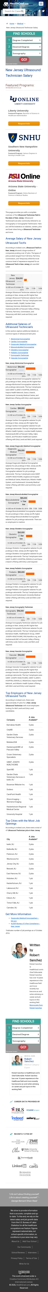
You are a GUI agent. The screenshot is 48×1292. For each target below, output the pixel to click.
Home (12, 24)
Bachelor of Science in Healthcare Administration (23, 115)
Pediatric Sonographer (19, 353)
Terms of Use (31, 1258)
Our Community (24, 1247)
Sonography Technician (20, 355)
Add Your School (30, 1241)
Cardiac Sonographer (19, 342)
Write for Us (24, 1264)
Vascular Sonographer (19, 358)
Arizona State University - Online (22, 188)
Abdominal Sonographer (20, 339)
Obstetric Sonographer (20, 350)
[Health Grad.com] (16, 4)
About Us (15, 1241)
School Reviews (18, 1253)
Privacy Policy (17, 1258)
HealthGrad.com (23, 1285)
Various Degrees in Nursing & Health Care (22, 154)
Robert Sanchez (29, 1060)
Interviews (32, 1253)
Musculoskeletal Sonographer (22, 347)
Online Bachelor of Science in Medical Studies (22, 194)
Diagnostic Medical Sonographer (23, 344)
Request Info (24, 124)
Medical (20, 24)
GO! (24, 60)
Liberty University (18, 110)
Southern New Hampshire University (22, 148)
